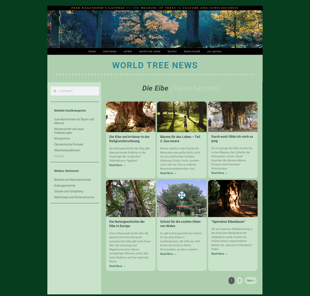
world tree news (150, 51)
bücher (172, 51)
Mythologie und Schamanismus (74, 197)
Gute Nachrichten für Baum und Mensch (74, 121)
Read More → (117, 165)
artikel (128, 51)
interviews (110, 51)
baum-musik (192, 51)
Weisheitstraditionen (67, 150)
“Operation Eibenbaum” (228, 221)
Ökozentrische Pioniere (68, 144)
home (92, 51)
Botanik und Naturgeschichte (72, 179)
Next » (251, 280)
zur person (214, 51)
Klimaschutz (62, 138)
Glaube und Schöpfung (68, 191)
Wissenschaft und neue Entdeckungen (69, 130)
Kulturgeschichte (64, 185)
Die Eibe (59, 156)
